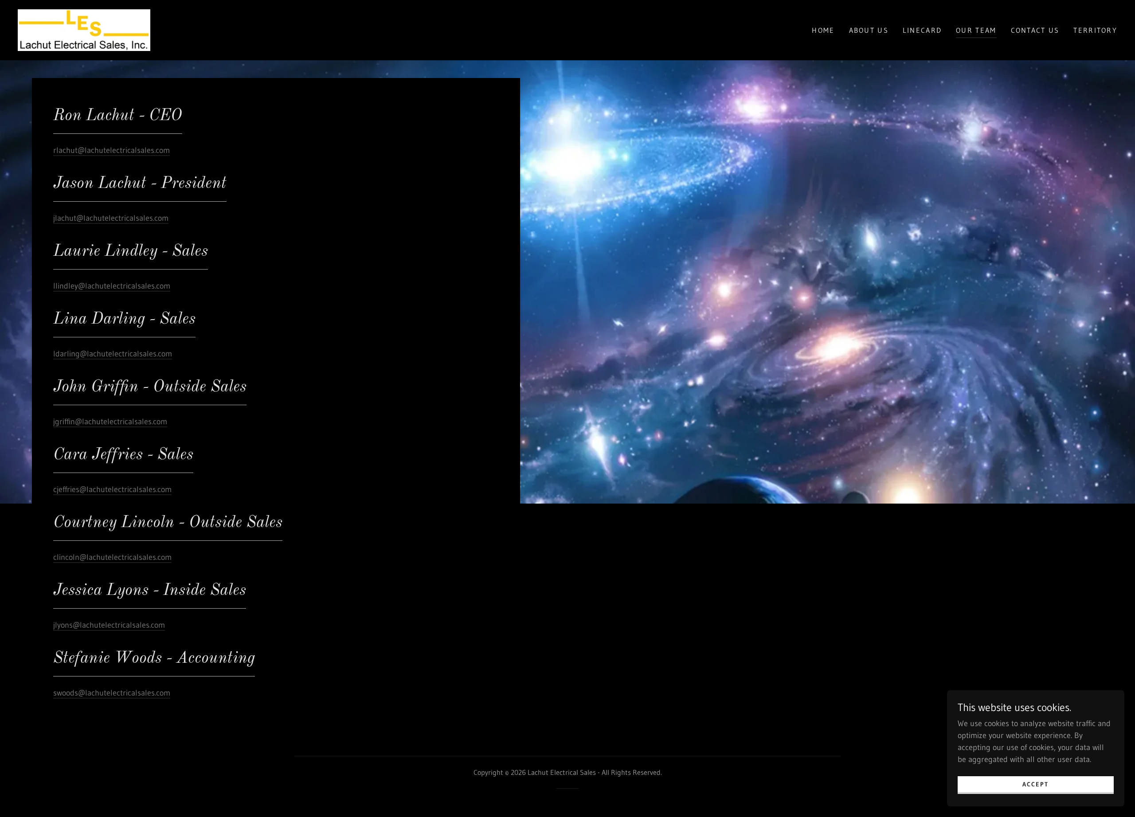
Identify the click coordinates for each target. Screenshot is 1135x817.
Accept (1035, 784)
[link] (84, 30)
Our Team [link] (976, 30)
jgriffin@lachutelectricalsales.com (110, 421)
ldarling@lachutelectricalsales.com (112, 354)
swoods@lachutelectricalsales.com (111, 693)
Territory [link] (1095, 30)
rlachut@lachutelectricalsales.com (111, 150)
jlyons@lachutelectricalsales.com (109, 625)
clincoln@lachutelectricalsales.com (112, 557)
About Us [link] (868, 30)
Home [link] (823, 30)
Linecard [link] (922, 30)
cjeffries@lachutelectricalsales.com (112, 489)
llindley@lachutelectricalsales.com (111, 286)
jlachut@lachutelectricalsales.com (110, 218)
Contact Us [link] (1035, 30)
